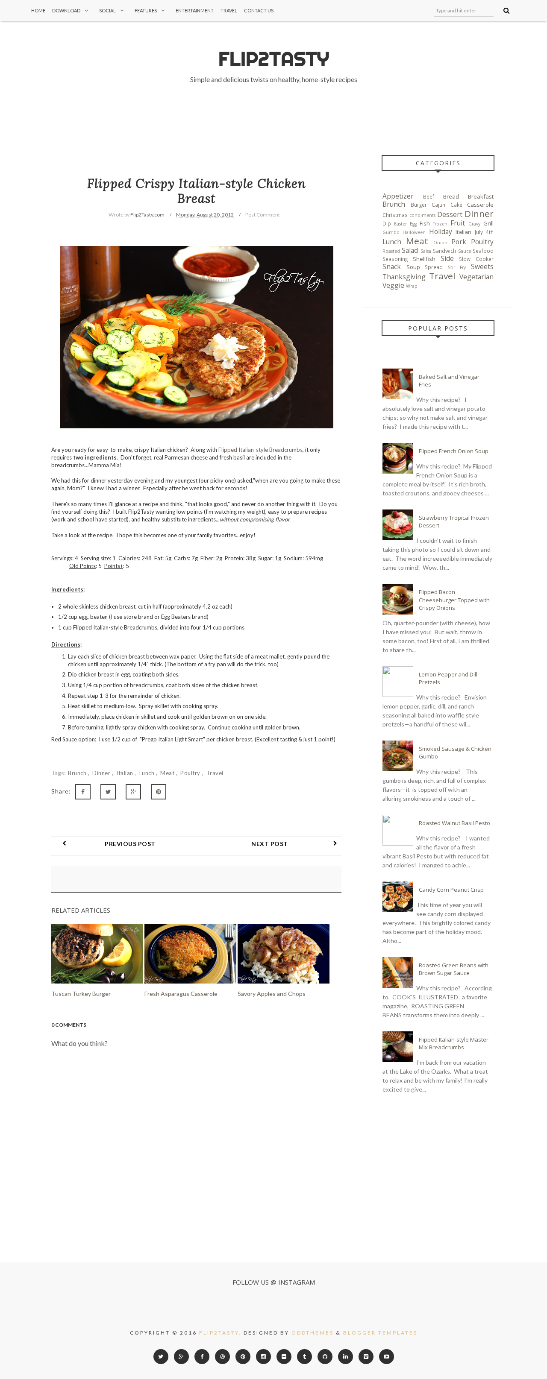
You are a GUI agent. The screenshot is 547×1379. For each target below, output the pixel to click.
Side (447, 258)
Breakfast (481, 196)
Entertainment (195, 10)
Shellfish (424, 259)
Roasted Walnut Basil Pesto (454, 823)
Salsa (426, 251)
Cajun (438, 204)
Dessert (449, 214)
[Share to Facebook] (83, 791)
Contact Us (259, 10)
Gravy (474, 224)
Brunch (78, 773)
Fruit (457, 223)
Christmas (395, 214)
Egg (413, 224)
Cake (456, 204)
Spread (434, 267)
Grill (488, 223)
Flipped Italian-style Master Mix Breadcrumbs (453, 1043)
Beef (428, 196)
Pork (458, 241)
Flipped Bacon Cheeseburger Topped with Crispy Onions (454, 599)
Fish (425, 223)
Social (107, 10)
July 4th (484, 231)
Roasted (391, 251)
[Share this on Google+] (133, 791)
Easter (400, 224)
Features (146, 10)
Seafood (483, 250)
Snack (391, 266)
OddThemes (312, 1332)
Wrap (412, 286)
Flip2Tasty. (220, 1332)
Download (66, 10)
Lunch (147, 773)
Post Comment (262, 214)
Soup (413, 267)
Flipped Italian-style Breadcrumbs (260, 449)
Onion (440, 243)
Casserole (480, 204)
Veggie (393, 285)
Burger (419, 204)
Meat (168, 773)
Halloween (414, 232)
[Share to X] (108, 791)
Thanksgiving (404, 276)
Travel (229, 10)
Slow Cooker (476, 258)
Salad (410, 250)
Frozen (439, 224)
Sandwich (444, 250)
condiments (422, 215)
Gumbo (391, 232)
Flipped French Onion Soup (453, 451)
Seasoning (395, 258)
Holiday (440, 231)
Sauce (464, 251)
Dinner (102, 773)
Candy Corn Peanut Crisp (451, 889)
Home (38, 10)
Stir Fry (457, 267)
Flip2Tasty (273, 59)
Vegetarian (476, 276)
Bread (451, 196)
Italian (125, 773)
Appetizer (398, 196)
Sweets (482, 266)
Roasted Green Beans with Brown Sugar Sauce (453, 969)
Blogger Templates (380, 1332)
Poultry (191, 773)
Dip (386, 223)
